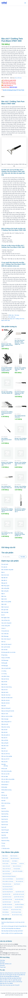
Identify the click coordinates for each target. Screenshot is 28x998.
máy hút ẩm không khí (7, 873)
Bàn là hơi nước (5, 575)
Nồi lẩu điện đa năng (6, 790)
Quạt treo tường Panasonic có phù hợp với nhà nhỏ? (13, 973)
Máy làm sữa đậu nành (6, 697)
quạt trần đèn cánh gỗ (7, 896)
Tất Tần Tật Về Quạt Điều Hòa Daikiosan (11, 928)
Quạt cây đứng (5, 811)
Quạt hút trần (4, 822)
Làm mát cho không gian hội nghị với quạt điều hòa (13, 926)
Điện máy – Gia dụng (14, 315)
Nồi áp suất (4, 768)
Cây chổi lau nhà (5, 620)
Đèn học (3, 641)
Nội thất (3, 800)
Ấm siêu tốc (4, 567)
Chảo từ (3, 628)
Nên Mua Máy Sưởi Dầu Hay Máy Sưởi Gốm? (12, 931)
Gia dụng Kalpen (17, 868)
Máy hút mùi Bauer (6, 871)
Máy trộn (3, 748)
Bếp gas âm (4, 583)
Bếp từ (3, 593)
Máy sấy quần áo (5, 735)
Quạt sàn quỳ (4, 824)
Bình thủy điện (4, 612)
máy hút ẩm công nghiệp (17, 871)
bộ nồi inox (22, 863)
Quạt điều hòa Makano (19, 904)
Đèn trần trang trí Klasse (16, 912)
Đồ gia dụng (4, 655)
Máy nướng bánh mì (6, 721)
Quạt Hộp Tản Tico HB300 (6, 983)
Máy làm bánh (4, 692)
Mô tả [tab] (2, 96)
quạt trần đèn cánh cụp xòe (18, 894)
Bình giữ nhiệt (4, 609)
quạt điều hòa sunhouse (7, 907)
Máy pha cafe (4, 724)
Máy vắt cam (4, 751)
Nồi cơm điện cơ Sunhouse (8, 881)
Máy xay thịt (4, 761)
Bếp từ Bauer (5, 855)
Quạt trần (3, 835)
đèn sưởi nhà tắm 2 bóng (17, 914)
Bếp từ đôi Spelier (6, 861)
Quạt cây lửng (4, 814)
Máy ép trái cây (5, 679)
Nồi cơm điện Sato (19, 881)
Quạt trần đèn (4, 838)
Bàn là (2, 572)
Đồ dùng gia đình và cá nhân (8, 652)
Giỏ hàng (2, 962)
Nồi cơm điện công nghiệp (7, 779)
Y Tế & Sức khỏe (5, 848)
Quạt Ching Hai (17, 884)
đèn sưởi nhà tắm (6, 914)
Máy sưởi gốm (4, 743)
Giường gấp (4, 663)
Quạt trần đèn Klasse (19, 899)
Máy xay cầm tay (5, 753)
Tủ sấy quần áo (5, 909)
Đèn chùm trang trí (5, 639)
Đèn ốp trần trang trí (6, 644)
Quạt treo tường (5, 840)
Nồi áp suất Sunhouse (7, 884)
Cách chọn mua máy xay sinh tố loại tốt (9, 985)
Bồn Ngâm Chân (5, 617)
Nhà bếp (3, 764)
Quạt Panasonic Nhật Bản (8, 889)
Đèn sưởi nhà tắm (5, 647)
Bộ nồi (3, 615)
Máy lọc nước (4, 713)
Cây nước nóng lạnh (6, 623)
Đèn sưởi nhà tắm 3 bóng (16, 909)
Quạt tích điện (4, 832)
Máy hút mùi (4, 689)
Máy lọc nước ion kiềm (6, 716)
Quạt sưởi (3, 827)
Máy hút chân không (6, 687)
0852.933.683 (13, 87)
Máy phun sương (5, 727)
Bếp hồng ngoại (5, 585)
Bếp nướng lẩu (4, 591)
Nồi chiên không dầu (6, 771)
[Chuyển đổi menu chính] (25, 2)
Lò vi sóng (4, 673)
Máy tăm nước (4, 745)
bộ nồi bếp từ (14, 861)
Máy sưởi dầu (4, 740)
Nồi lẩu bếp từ (4, 784)
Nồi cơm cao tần (5, 774)
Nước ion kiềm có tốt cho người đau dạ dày (12, 933)
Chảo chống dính (5, 625)
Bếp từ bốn (4, 599)
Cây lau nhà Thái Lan (7, 868)
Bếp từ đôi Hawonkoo (15, 858)
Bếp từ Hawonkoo (13, 855)
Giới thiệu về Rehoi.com (5, 963)
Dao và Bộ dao (18, 77)
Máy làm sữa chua (5, 695)
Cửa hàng (2, 960)
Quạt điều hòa (4, 816)
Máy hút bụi (4, 684)
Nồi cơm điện (4, 776)
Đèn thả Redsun (6, 912)
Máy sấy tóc (4, 737)
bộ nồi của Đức (5, 863)
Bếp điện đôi (4, 577)
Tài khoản (2, 965)
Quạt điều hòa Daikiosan (7, 904)
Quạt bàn (3, 808)
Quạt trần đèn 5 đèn (6, 894)
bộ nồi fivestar (14, 863)
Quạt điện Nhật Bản (19, 907)
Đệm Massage (4, 636)
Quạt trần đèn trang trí (7, 901)
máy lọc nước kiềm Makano (8, 878)
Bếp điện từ (4, 580)
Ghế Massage (4, 660)
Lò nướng (3, 671)
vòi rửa (3, 846)
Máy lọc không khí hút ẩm (7, 711)
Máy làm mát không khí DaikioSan (9, 876)
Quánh (3, 806)
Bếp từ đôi (3, 604)
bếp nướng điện (5, 588)
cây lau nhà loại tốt (6, 866)
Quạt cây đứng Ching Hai (7, 886)
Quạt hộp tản (4, 819)
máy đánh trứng (5, 676)
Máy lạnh (3, 705)
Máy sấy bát (4, 732)
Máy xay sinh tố (5, 759)
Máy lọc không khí (5, 708)
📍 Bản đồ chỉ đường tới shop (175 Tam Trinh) (12, 90)
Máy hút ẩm (4, 681)
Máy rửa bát (4, 729)
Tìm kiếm (22, 556)
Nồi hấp (6, 766)
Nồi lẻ (2, 792)
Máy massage (4, 719)
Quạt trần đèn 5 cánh (20, 891)
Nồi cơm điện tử (5, 782)
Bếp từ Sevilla (5, 858)
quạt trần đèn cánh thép (7, 899)
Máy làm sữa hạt (5, 700)
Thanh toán (3, 967)
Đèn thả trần (4, 649)
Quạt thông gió (5, 830)
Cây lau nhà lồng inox (17, 866)
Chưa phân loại (5, 631)
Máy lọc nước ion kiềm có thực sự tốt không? (11, 981)
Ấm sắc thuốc (4, 564)
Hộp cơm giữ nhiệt (5, 668)
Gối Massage (4, 665)
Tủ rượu (3, 843)
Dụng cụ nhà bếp (5, 657)
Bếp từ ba (3, 596)
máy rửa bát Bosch (19, 878)
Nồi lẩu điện (4, 787)
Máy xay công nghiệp (6, 756)
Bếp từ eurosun (5, 607)
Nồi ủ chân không (5, 803)
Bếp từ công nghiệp (6, 601)
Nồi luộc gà (4, 795)
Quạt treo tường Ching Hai (8, 891)
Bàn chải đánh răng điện (7, 569)
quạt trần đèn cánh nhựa (19, 896)
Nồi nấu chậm (4, 798)
